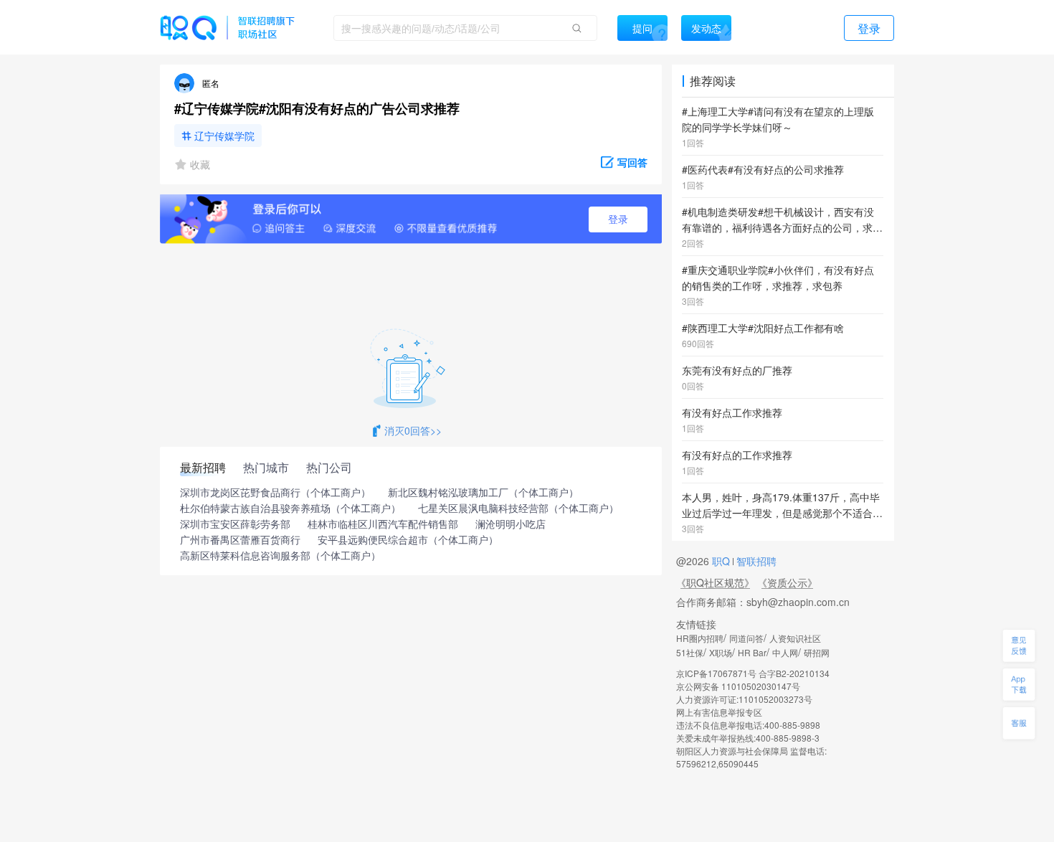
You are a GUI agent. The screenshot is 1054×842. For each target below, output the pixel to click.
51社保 (689, 652)
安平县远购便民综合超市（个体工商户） (408, 540)
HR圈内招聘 (699, 638)
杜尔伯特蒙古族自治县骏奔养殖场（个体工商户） (290, 508)
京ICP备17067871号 (716, 673)
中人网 (785, 652)
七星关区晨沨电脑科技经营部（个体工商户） (518, 508)
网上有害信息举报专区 (719, 712)
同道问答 (746, 638)
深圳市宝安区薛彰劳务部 (235, 524)
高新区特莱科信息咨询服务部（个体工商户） (280, 556)
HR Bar (752, 652)
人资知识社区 (795, 638)
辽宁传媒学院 (224, 135)
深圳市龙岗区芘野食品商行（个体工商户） (275, 493)
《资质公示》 (787, 583)
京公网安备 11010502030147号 (738, 686)
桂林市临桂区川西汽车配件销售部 (383, 524)
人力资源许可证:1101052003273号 (744, 699)
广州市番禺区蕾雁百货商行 (240, 540)
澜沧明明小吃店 (510, 524)
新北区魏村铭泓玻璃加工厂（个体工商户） (483, 493)
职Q (722, 561)
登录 (618, 219)
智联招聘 (755, 561)
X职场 (720, 652)
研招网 (817, 652)
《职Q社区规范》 (715, 583)
